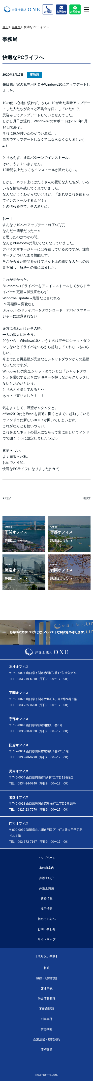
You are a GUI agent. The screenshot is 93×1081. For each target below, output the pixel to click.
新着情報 (47, 898)
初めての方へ (47, 919)
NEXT (87, 498)
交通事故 (47, 988)
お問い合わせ (47, 929)
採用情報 (47, 908)
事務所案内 (46, 868)
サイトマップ (47, 939)
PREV (6, 498)
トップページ (47, 857)
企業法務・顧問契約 (46, 1039)
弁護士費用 (46, 888)
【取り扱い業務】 (47, 956)
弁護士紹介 (46, 878)
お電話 (48, 11)
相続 (47, 968)
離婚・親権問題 (46, 978)
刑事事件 (47, 1019)
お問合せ (61, 11)
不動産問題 (46, 1009)
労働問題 (47, 1029)
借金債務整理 (47, 998)
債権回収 (47, 1049)
